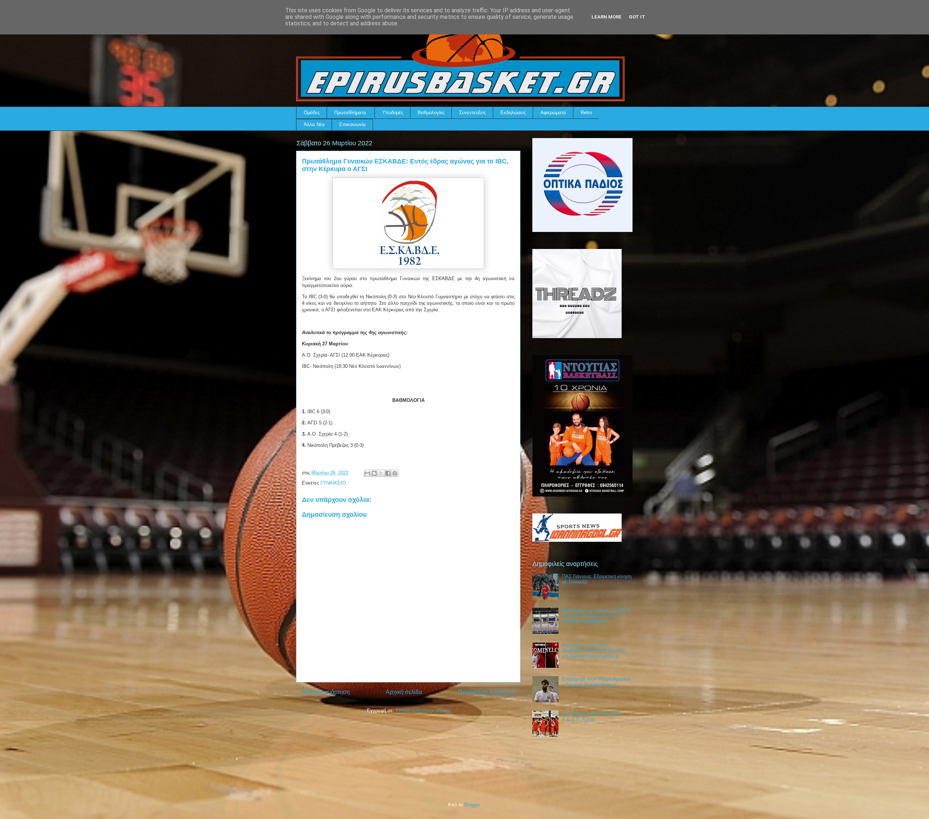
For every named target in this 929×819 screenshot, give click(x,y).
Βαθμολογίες (431, 112)
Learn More (607, 17)
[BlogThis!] (374, 473)
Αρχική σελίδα (404, 692)
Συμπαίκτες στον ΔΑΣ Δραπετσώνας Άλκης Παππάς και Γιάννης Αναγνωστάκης (594, 650)
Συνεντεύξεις (472, 112)
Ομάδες (312, 112)
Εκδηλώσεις (513, 112)
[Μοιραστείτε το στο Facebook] (388, 473)
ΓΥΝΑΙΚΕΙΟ (333, 483)
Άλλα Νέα (314, 124)
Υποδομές (392, 112)
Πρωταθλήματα (350, 112)
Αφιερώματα (553, 112)
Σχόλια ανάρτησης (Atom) (423, 710)
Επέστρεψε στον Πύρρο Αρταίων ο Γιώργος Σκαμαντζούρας (596, 681)
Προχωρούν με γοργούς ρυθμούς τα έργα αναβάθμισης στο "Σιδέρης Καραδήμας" (596, 616)
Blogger (472, 804)
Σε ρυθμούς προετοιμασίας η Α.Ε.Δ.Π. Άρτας (592, 716)
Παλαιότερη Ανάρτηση (486, 692)
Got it (637, 17)
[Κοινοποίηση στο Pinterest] (394, 473)
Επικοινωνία (352, 124)
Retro (586, 112)
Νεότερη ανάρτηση (326, 692)
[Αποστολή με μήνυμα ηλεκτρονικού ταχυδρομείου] (367, 473)
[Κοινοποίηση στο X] (381, 473)
